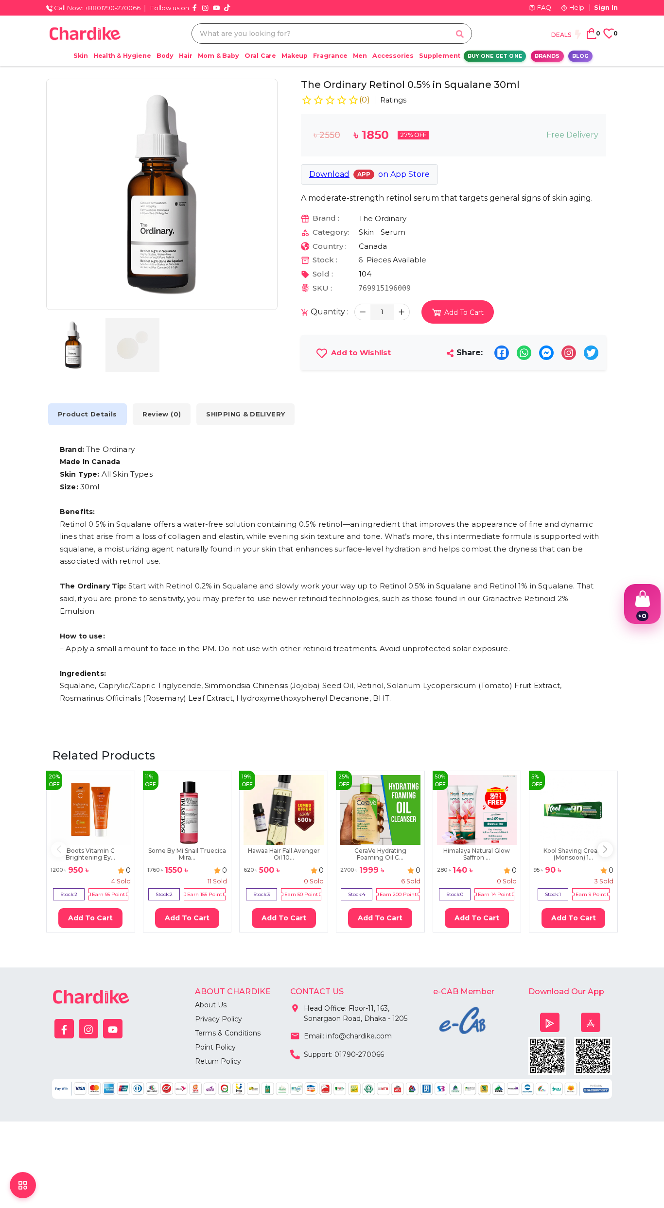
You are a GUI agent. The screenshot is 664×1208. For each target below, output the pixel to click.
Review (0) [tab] (161, 414)
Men (360, 55)
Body (165, 55)
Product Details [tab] (87, 414)
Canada (373, 246)
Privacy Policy (218, 1019)
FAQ (544, 7)
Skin (80, 55)
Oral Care (260, 55)
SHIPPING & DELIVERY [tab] (245, 414)
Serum (393, 232)
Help (576, 7)
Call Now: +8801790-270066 (96, 8)
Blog (580, 56)
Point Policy (215, 1047)
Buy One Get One (495, 56)
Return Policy (218, 1061)
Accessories (393, 55)
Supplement (439, 55)
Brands (547, 56)
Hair (185, 55)
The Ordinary (382, 218)
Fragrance (330, 55)
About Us (211, 1005)
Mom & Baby (218, 55)
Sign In (606, 7)
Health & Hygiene (122, 55)
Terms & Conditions (228, 1033)
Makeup (294, 55)
